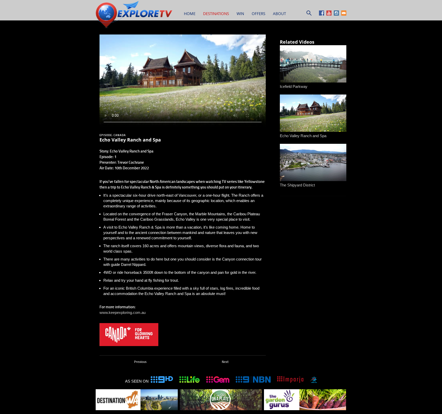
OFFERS (258, 13)
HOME (189, 13)
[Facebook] (322, 14)
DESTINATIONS (216, 13)
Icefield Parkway (293, 86)
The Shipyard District (297, 185)
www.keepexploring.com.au (123, 312)
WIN (240, 13)
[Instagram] (337, 14)
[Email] (343, 14)
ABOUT (279, 13)
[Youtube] (329, 14)
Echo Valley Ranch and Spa (303, 136)
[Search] (309, 14)
